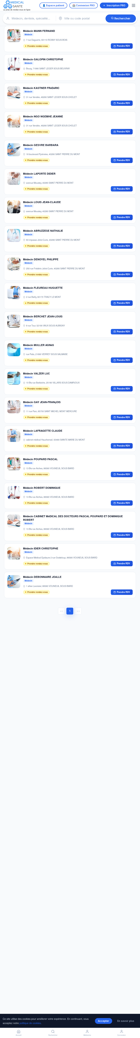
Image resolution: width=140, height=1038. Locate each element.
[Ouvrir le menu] (133, 5)
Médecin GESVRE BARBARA (40, 145)
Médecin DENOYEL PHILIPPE (40, 259)
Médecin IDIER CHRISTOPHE (40, 548)
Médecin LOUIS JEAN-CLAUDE (42, 202)
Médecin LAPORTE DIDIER (39, 173)
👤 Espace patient (53, 5)
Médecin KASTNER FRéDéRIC (41, 88)
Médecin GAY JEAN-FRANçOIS (42, 402)
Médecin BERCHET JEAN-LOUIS (42, 316)
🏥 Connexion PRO (83, 5)
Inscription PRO (116, 5)
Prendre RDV (123, 45)
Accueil (18, 1035)
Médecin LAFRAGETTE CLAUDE (42, 431)
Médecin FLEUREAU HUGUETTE (43, 288)
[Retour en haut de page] (133, 1024)
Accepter (103, 1020)
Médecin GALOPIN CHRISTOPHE (43, 59)
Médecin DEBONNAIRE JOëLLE (42, 577)
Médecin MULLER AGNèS (38, 345)
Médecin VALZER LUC (36, 373)
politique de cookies (30, 1023)
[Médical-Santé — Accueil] (17, 5)
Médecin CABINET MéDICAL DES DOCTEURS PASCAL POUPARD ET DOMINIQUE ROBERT (73, 518)
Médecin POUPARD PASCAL (40, 459)
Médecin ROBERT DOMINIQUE (41, 488)
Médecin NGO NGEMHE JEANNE (43, 116)
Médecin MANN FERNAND (39, 31)
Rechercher (122, 18)
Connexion (121, 1035)
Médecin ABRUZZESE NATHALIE (43, 231)
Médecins (87, 1035)
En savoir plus (125, 1020)
